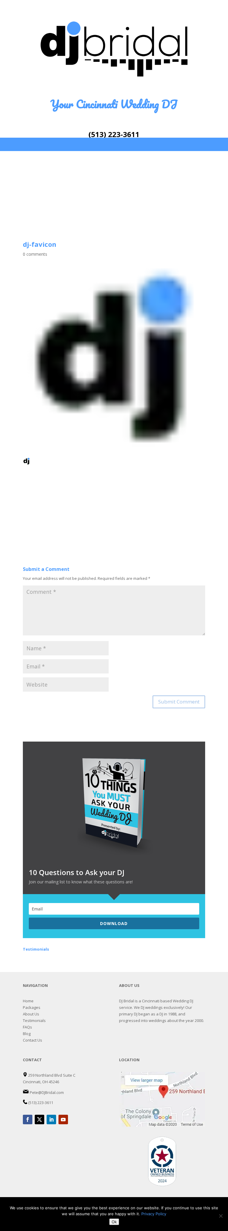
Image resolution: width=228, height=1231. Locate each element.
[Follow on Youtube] (63, 1119)
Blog (27, 1033)
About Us (31, 1014)
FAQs (27, 1027)
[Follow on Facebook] (27, 1119)
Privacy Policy (153, 1213)
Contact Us (32, 1040)
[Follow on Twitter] (39, 1119)
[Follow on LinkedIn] (51, 1119)
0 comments (35, 254)
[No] (221, 1216)
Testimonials (34, 1020)
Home (28, 1001)
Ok (114, 1221)
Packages (31, 1007)
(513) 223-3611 (114, 134)
